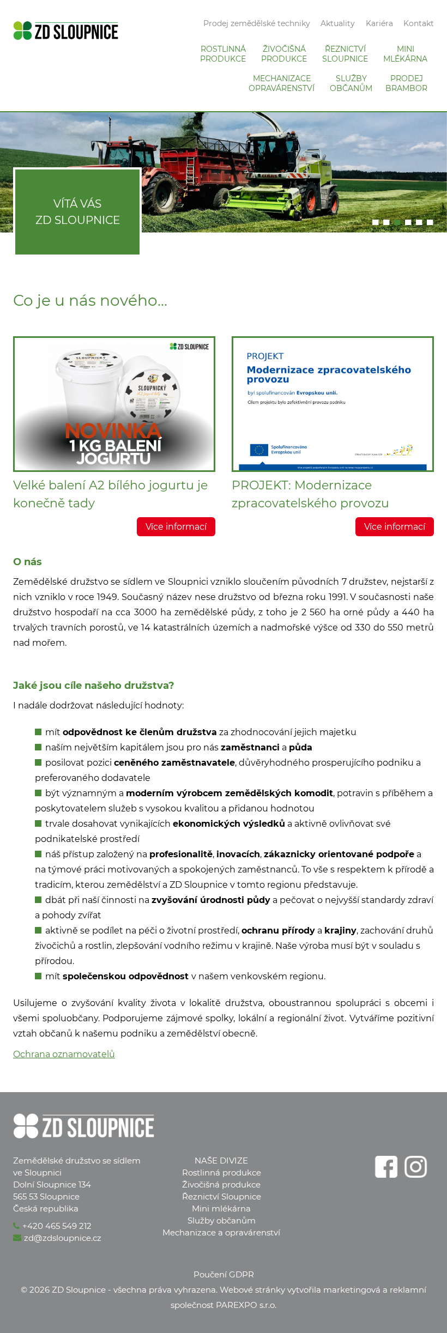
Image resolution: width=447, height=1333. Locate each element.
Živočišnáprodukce (284, 54)
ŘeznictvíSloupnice (345, 54)
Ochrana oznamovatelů (64, 1054)
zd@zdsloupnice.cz (62, 1238)
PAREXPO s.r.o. (246, 1305)
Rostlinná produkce (221, 1172)
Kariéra (379, 23)
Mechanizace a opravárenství (221, 1232)
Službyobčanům (351, 83)
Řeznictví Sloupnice (221, 1196)
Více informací (176, 527)
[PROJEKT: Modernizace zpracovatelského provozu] (333, 404)
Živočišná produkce (221, 1184)
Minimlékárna (405, 54)
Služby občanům (222, 1220)
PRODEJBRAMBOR (406, 83)
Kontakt (418, 23)
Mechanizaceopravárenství (282, 83)
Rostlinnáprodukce (223, 54)
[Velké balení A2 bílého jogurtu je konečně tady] (114, 404)
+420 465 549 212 (57, 1226)
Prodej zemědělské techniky (256, 23)
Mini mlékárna (221, 1208)
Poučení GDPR (224, 1274)
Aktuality (338, 23)
